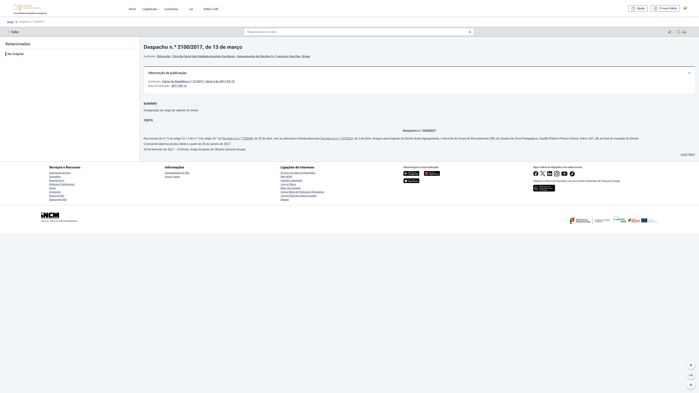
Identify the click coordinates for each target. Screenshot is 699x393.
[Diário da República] (27, 7)
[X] (542, 175)
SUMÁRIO (150, 103)
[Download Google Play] (411, 174)
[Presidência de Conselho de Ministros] (589, 226)
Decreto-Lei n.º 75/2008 (237, 138)
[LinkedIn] (549, 175)
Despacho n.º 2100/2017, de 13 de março (193, 47)
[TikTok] (572, 175)
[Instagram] (557, 175)
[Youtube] (564, 175)
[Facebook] (535, 175)
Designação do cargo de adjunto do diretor (171, 110)
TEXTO (148, 120)
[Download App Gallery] (432, 174)
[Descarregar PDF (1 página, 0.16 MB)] (679, 32)
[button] (27, 7)
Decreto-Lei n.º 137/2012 (337, 138)
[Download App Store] (411, 182)
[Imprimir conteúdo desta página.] (684, 32)
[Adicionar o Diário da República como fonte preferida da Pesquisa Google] (544, 190)
